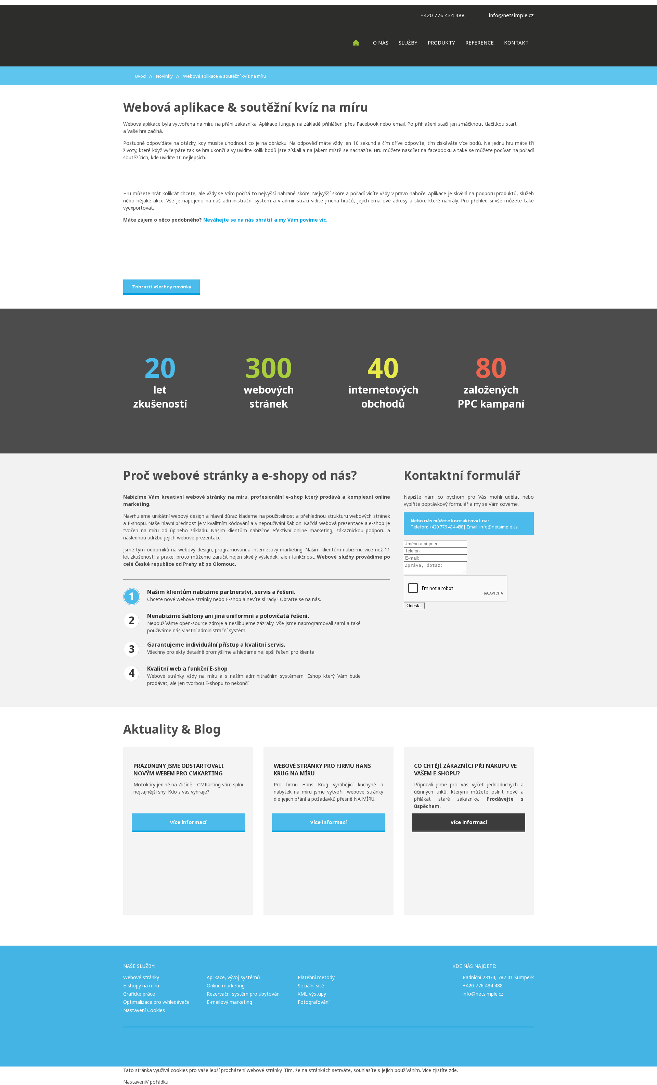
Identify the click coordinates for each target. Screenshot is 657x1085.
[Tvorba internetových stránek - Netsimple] (365, 1042)
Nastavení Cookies (144, 1010)
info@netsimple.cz (511, 15)
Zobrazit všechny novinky (161, 287)
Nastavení (134, 1081)
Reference (479, 42)
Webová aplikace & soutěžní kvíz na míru (224, 76)
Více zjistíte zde (439, 1070)
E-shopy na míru (141, 985)
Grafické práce (139, 993)
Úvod (140, 76)
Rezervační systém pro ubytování (244, 993)
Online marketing (226, 985)
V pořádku (157, 1081)
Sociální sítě (311, 985)
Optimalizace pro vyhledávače (156, 1002)
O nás (380, 42)
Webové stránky (141, 977)
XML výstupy (312, 993)
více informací (188, 822)
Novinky (164, 76)
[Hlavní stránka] (128, 76)
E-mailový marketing (229, 1002)
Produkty (441, 42)
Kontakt (516, 42)
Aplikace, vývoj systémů (233, 977)
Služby (408, 42)
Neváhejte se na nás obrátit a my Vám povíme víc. (264, 219)
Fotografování (314, 1002)
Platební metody (316, 977)
